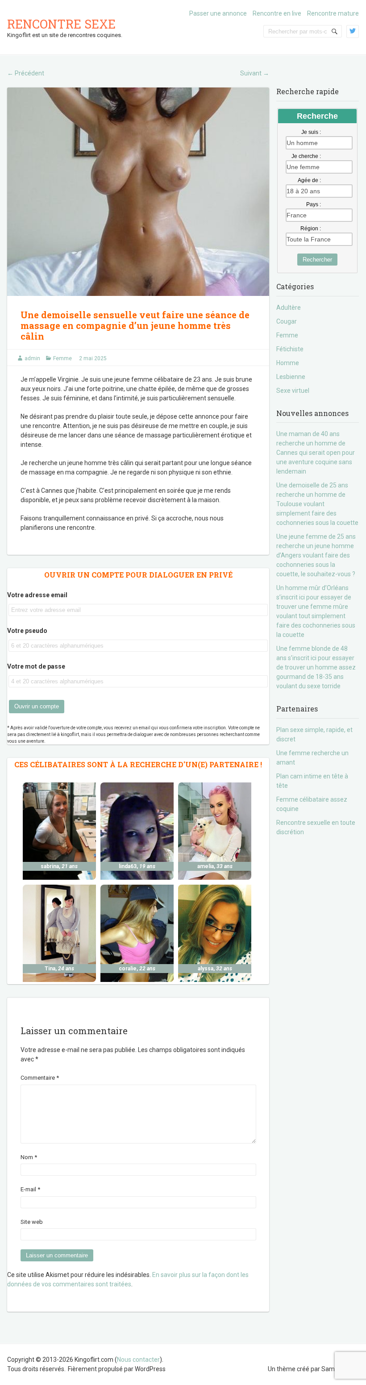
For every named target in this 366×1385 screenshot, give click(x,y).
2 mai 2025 (93, 358)
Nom (29, 1157)
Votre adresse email (37, 595)
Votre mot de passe (36, 666)
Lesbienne (290, 376)
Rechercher (317, 259)
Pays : (313, 204)
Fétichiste (290, 349)
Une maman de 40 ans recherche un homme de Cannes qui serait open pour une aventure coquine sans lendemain (315, 452)
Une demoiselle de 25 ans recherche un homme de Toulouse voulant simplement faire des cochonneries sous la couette (317, 504)
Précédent (25, 73)
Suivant (254, 73)
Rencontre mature (333, 13)
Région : (310, 228)
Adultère (288, 307)
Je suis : (311, 132)
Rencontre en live (277, 13)
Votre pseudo (27, 630)
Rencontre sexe (61, 24)
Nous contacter (138, 1359)
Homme (287, 362)
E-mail (30, 1189)
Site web (32, 1222)
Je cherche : (306, 156)
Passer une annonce (218, 13)
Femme (62, 358)
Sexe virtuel (292, 390)
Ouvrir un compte (36, 706)
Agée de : (309, 180)
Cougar (286, 321)
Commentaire (40, 1077)
